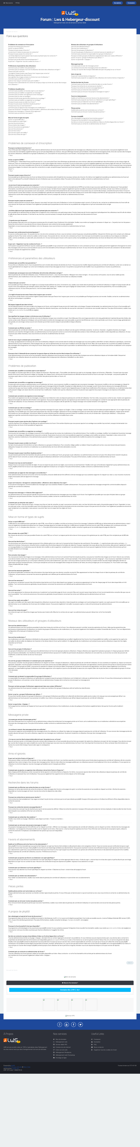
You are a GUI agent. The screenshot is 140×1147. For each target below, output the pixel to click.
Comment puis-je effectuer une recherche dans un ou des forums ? (92, 84)
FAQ (95, 1044)
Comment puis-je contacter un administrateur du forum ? (88, 124)
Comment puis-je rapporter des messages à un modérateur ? (27, 107)
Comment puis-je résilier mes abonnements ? (85, 103)
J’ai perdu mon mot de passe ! (17, 57)
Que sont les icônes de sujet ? (17, 134)
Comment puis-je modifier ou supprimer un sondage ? (24, 100)
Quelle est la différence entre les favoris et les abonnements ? (90, 98)
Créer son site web (61, 1050)
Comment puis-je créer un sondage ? (19, 96)
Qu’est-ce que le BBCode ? (16, 119)
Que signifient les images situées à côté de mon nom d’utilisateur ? (28, 77)
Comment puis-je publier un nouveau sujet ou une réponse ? (26, 91)
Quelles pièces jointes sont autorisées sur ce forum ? (87, 110)
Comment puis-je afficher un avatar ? (19, 79)
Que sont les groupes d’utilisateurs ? (82, 50)
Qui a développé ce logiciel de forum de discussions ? (87, 118)
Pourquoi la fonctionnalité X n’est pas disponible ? (86, 120)
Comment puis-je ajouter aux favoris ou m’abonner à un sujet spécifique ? (93, 100)
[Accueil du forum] (70, 13)
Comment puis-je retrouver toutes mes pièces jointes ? (88, 112)
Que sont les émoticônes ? (16, 123)
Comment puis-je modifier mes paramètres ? (22, 68)
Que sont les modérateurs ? (79, 48)
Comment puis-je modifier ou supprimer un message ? (24, 93)
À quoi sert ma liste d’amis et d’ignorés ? (83, 76)
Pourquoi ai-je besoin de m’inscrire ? (19, 46)
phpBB (13, 1065)
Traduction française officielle (13, 1067)
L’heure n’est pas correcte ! (16, 71)
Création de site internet (63, 1047)
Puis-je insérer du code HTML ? (17, 121)
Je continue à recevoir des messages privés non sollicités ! (89, 68)
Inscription (97, 1042)
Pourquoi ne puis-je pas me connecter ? (20, 54)
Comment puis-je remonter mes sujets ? (20, 113)
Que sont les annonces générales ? (19, 127)
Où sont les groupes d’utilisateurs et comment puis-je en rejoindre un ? (92, 52)
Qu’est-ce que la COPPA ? (16, 48)
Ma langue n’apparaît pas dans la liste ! (20, 75)
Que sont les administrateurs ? (80, 46)
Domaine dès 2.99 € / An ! (70, 990)
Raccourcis (9, 3)
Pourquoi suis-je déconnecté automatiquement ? (23, 59)
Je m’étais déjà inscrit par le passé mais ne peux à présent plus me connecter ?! (32, 56)
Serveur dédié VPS (61, 1044)
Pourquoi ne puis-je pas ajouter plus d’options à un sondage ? (26, 98)
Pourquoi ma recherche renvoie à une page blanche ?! (87, 88)
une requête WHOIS (58, 940)
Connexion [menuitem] (131, 3)
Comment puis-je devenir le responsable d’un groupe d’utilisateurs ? (92, 54)
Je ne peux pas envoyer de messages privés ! (85, 66)
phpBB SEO (15, 1068)
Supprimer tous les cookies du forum (105, 1050)
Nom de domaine (61, 1039)
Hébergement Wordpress (63, 1052)
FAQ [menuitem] (18, 3)
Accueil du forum (11, 31)
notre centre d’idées (115, 928)
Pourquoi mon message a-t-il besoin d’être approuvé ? (24, 111)
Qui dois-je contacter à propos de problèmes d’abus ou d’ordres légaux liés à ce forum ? (97, 122)
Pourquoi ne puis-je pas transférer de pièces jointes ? (24, 104)
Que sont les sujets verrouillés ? (18, 132)
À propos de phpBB (74, 920)
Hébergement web (61, 1042)
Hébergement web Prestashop (65, 1055)
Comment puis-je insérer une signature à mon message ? (25, 94)
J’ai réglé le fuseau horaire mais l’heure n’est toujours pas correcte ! (29, 73)
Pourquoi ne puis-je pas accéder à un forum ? (22, 102)
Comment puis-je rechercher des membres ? (85, 90)
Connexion (97, 1039)
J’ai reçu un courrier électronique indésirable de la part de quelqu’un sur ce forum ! (96, 69)
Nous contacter (99, 1047)
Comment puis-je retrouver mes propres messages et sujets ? (90, 91)
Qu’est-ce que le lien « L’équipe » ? (81, 59)
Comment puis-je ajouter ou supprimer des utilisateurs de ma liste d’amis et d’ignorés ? (98, 78)
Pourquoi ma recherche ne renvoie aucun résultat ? (86, 86)
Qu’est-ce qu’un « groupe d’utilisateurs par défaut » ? (87, 57)
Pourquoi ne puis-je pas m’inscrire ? (19, 50)
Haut (11, 155)
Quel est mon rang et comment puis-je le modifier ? (24, 81)
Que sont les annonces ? (15, 129)
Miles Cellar (27, 1067)
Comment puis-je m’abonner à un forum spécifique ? (87, 102)
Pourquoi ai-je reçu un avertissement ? (20, 106)
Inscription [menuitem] (117, 3)
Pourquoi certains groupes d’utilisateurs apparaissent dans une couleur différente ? (97, 56)
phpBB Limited (57, 918)
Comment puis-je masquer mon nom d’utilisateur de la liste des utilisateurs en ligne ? (34, 69)
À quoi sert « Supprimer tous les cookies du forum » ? (24, 61)
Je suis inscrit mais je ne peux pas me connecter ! (23, 52)
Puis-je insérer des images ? (16, 125)
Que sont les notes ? (14, 130)
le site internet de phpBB (22, 310)
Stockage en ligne (61, 1058)
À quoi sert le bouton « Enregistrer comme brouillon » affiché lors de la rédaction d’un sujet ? (36, 109)
